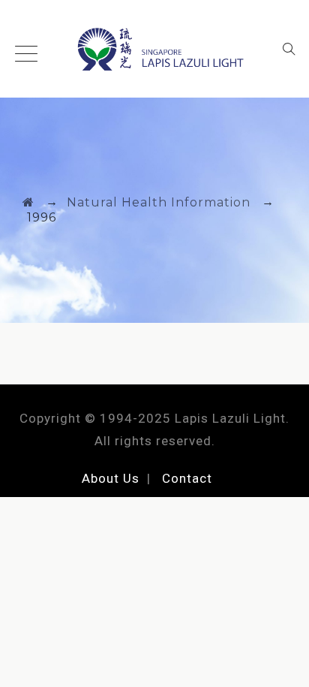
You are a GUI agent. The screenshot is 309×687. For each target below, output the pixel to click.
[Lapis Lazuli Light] (154, 49)
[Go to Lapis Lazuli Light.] (28, 202)
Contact (187, 478)
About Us (111, 478)
